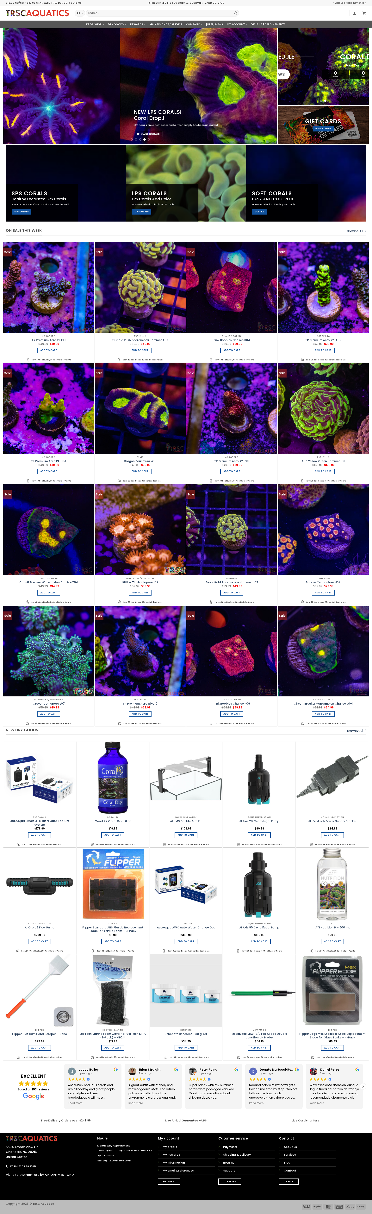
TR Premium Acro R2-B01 (231, 461)
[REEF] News (214, 24)
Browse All (355, 231)
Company (193, 24)
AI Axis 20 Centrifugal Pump (259, 821)
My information (174, 1163)
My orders (170, 1147)
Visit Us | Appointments (268, 24)
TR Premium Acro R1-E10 (49, 340)
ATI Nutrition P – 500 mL (332, 927)
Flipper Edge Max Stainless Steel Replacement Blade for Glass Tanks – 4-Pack (332, 1035)
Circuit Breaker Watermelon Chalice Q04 (323, 704)
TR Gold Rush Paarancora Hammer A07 (140, 340)
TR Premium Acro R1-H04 (48, 461)
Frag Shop (94, 24)
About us (290, 1147)
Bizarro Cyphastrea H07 (323, 582)
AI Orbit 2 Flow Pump (39, 927)
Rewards (136, 24)
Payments (230, 1147)
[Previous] (13, 86)
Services (290, 1155)
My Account (236, 24)
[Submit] (235, 13)
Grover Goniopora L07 (49, 704)
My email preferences (178, 1170)
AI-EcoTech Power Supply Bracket (332, 821)
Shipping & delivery (237, 1155)
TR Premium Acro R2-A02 (323, 340)
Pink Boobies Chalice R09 (232, 704)
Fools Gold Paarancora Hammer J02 (232, 582)
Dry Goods (116, 24)
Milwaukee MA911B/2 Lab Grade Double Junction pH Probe (259, 1035)
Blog (287, 1163)
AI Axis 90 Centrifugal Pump (259, 927)
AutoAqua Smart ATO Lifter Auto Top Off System (39, 822)
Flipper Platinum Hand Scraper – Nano (39, 1034)
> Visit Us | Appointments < (349, 2)
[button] (354, 13)
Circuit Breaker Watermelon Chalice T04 (48, 582)
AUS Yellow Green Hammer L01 (323, 461)
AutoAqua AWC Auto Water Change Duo (186, 927)
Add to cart (48, 350)
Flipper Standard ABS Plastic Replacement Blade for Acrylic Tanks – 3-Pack (112, 929)
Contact (290, 1170)
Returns (228, 1163)
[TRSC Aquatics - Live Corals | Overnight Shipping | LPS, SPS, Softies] (37, 13)
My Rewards (171, 1155)
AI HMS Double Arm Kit (186, 821)
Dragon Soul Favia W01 (140, 461)
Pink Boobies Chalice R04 (232, 340)
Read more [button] (135, 1103)
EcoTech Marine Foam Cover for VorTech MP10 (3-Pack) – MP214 (112, 1035)
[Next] (266, 86)
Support (229, 1170)
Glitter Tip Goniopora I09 (140, 582)
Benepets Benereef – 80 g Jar (186, 1034)
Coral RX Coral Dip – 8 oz (113, 821)
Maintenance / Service (166, 24)
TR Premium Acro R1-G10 (140, 704)
